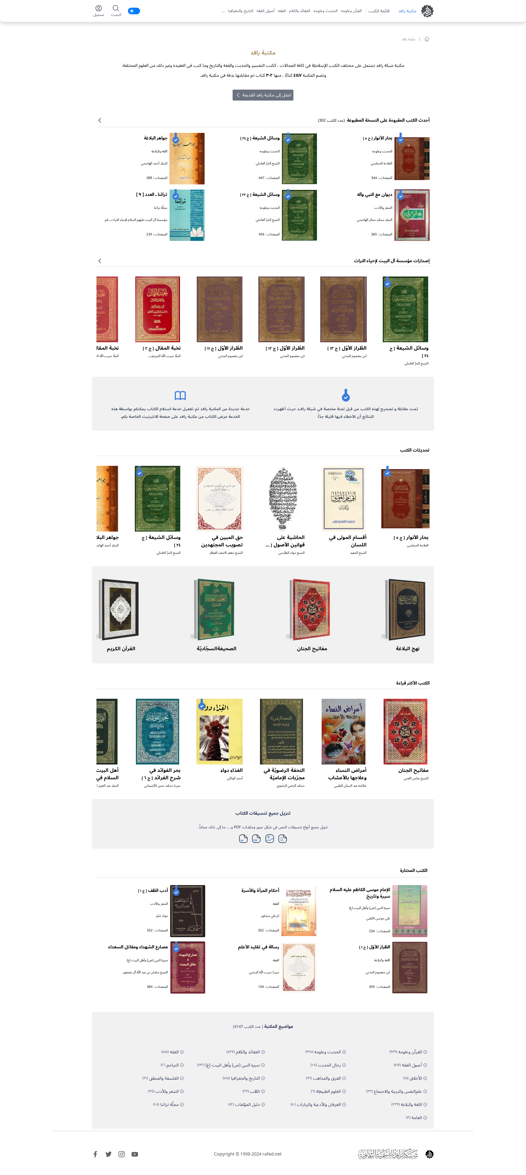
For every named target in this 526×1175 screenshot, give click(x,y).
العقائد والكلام (299, 11)
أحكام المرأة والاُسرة (260, 890)
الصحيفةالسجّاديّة (216, 648)
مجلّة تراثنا (160, 207)
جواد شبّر (162, 915)
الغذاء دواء (232, 770)
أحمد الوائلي (235, 778)
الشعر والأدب (383, 207)
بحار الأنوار (377, 138)
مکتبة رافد (407, 11)
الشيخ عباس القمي (416, 778)
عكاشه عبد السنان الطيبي (350, 785)
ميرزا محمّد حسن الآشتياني (162, 785)
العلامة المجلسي (381, 163)
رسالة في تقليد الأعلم (258, 947)
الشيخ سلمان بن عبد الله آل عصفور (145, 972)
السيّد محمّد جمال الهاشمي (374, 219)
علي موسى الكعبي (378, 918)
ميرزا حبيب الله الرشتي (264, 972)
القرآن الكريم (121, 648)
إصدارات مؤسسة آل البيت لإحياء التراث (392, 261)
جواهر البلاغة (155, 138)
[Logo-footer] (388, 1154)
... (223, 11)
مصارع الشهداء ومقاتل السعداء (138, 947)
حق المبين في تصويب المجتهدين (222, 541)
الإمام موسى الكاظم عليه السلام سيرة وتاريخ (360, 893)
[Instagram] (121, 1154)
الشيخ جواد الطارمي (292, 552)
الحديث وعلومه (325, 11)
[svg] (427, 39)
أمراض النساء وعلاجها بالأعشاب (347, 774)
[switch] (134, 11)
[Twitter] (108, 1154)
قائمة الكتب (379, 11)
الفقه (282, 11)
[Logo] (429, 1154)
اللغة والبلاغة (159, 151)
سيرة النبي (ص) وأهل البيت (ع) (369, 908)
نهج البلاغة (407, 648)
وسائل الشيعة (260, 138)
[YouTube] (135, 1154)
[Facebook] (95, 1154)
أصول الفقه (265, 11)
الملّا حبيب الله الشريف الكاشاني (165, 358)
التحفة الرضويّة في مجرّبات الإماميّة (284, 774)
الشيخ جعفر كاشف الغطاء (226, 552)
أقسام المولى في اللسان (348, 541)
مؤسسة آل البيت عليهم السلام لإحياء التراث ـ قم (136, 219)
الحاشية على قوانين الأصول (284, 544)
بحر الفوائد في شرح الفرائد (161, 774)
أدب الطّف (153, 890)
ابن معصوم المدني (354, 356)
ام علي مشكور (270, 915)
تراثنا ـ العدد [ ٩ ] (151, 194)
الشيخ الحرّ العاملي (268, 163)
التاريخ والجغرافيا (240, 11)
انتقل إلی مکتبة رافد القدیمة (266, 95)
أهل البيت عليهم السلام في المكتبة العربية (99, 777)
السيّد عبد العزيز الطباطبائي (101, 785)
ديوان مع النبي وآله (374, 194)
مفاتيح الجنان (312, 648)
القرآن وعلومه (351, 11)
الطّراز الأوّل (347, 348)
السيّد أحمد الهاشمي (154, 163)
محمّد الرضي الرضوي (291, 785)
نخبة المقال (162, 348)
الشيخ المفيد (358, 552)
